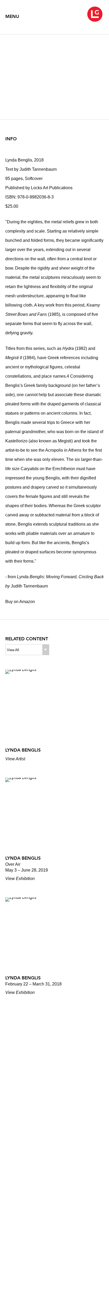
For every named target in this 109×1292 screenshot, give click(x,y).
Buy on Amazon (20, 601)
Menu (12, 16)
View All (13, 650)
